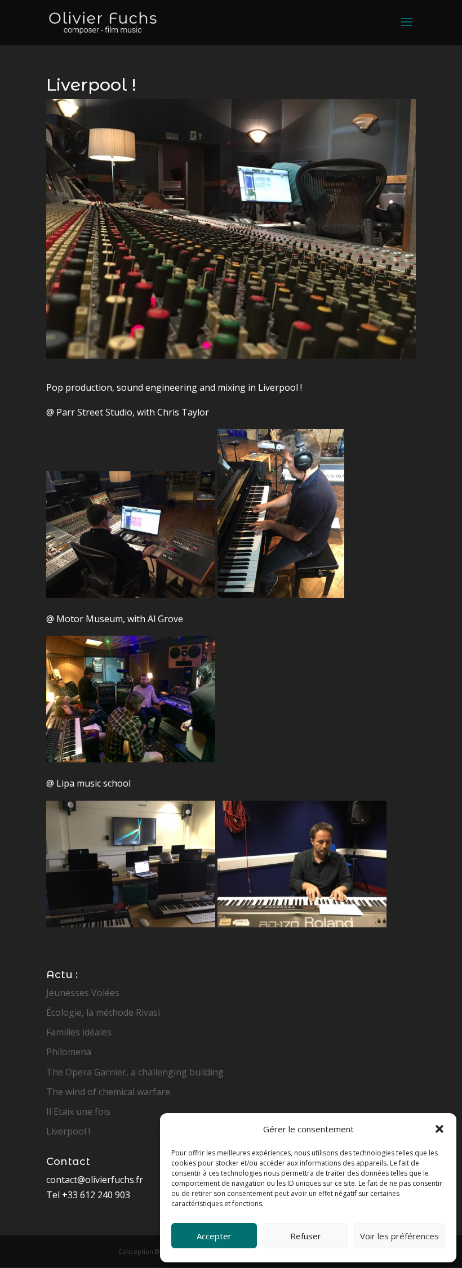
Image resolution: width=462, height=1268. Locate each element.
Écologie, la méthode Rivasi (103, 1012)
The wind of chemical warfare (108, 1092)
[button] (439, 1129)
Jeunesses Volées (82, 992)
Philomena (68, 1052)
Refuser (305, 1236)
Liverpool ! (68, 1131)
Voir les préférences (399, 1236)
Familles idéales (79, 1032)
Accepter (214, 1236)
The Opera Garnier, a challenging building (135, 1072)
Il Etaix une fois (78, 1111)
